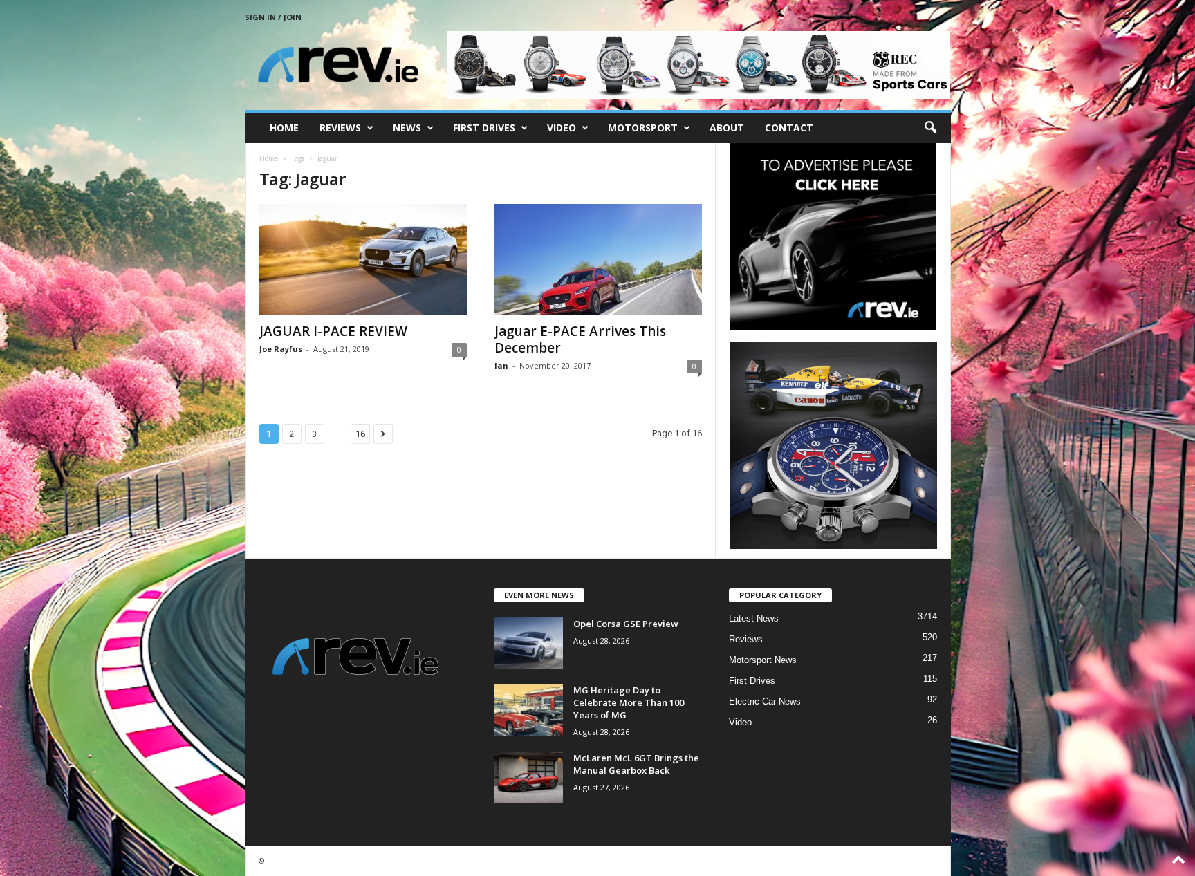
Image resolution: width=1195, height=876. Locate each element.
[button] (930, 128)
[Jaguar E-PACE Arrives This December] (598, 259)
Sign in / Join (273, 17)
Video (561, 127)
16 (360, 434)
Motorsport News (763, 660)
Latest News (754, 618)
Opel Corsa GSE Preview (625, 623)
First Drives (484, 127)
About (727, 127)
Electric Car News (765, 701)
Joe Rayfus (280, 349)
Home (284, 127)
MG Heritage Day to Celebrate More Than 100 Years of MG (628, 702)
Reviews (340, 127)
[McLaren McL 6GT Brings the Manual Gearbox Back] (528, 777)
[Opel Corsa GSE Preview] (528, 643)
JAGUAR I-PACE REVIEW (333, 331)
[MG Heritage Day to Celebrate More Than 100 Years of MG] (528, 710)
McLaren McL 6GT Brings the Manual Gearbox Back (636, 764)
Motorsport (643, 127)
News (407, 127)
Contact (789, 127)
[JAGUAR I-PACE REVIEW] (363, 259)
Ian (501, 365)
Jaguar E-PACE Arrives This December (580, 339)
